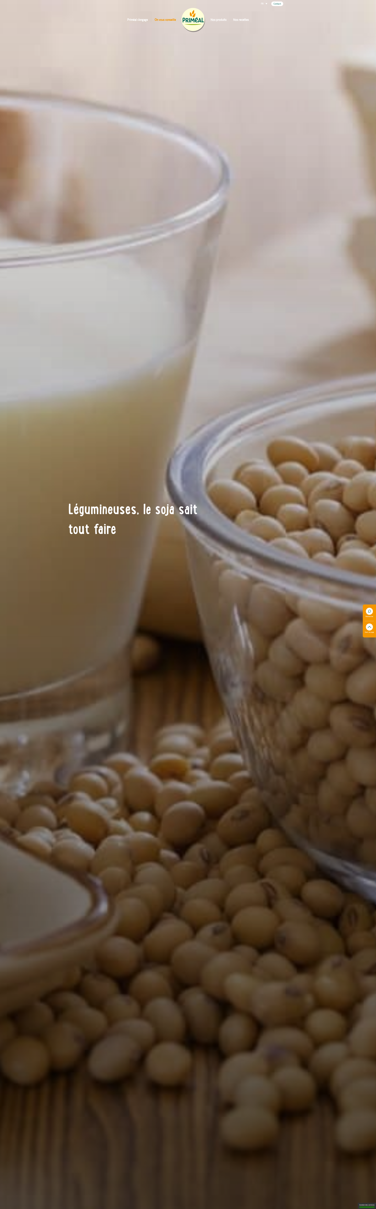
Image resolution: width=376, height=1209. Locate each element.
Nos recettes (241, 19)
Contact (277, 4)
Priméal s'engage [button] (137, 19)
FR (262, 4)
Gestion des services (367, 1205)
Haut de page (369, 632)
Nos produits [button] (218, 19)
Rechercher (369, 616)
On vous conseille (165, 19)
